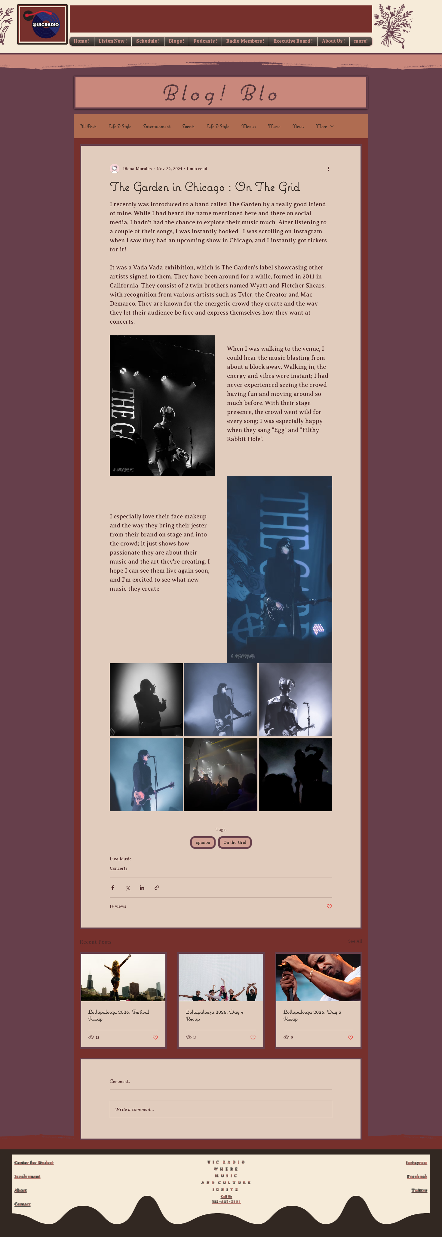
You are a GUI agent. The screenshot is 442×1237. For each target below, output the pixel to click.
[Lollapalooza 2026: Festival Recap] (123, 977)
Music (274, 126)
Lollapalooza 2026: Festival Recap (118, 1015)
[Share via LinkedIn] (142, 887)
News (298, 126)
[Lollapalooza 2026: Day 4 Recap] (221, 977)
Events (188, 126)
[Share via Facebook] (112, 887)
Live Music (120, 859)
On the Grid (234, 842)
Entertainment (156, 126)
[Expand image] (146, 699)
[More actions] (328, 168)
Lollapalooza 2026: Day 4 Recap (215, 1015)
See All (355, 941)
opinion (203, 842)
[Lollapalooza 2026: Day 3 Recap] (318, 977)
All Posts (88, 126)
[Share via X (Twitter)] (127, 887)
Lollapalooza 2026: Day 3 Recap (312, 1015)
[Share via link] (157, 887)
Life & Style (119, 126)
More (321, 126)
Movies (248, 126)
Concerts (118, 868)
